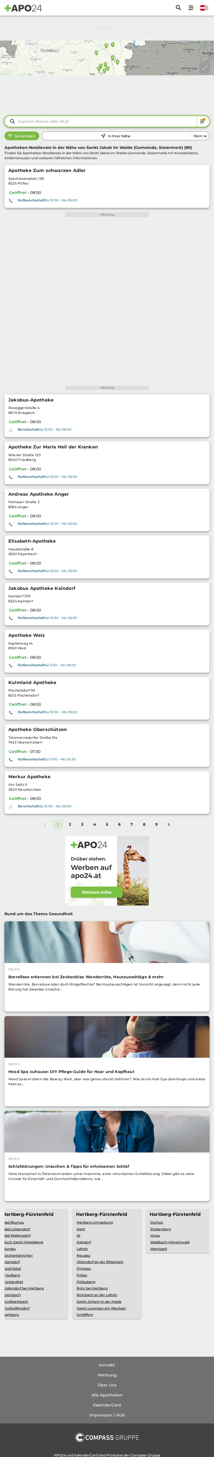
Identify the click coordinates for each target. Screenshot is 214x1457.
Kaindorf (84, 1242)
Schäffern (85, 1315)
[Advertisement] (107, 28)
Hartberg (11, 1315)
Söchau (156, 1222)
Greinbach (12, 1295)
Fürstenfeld (13, 1282)
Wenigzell (158, 1249)
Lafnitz (82, 1249)
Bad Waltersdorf (17, 1235)
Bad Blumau (13, 1222)
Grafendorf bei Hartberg (23, 1288)
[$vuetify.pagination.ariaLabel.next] (169, 824)
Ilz (78, 1235)
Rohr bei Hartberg (92, 1288)
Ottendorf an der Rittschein (100, 1262)
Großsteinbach (15, 1301)
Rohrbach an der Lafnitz (97, 1295)
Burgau (9, 1249)
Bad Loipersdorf (16, 1229)
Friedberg (11, 1275)
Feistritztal (12, 1268)
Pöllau (82, 1275)
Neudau (83, 1255)
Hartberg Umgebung (95, 1222)
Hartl (81, 1229)
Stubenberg (160, 1229)
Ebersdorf (11, 1262)
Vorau (155, 1235)
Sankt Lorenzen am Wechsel (101, 1308)
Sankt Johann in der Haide (99, 1301)
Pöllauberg (86, 1282)
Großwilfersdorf (16, 1308)
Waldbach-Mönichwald (169, 1242)
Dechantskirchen (18, 1255)
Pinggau (84, 1268)
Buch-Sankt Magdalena (23, 1242)
